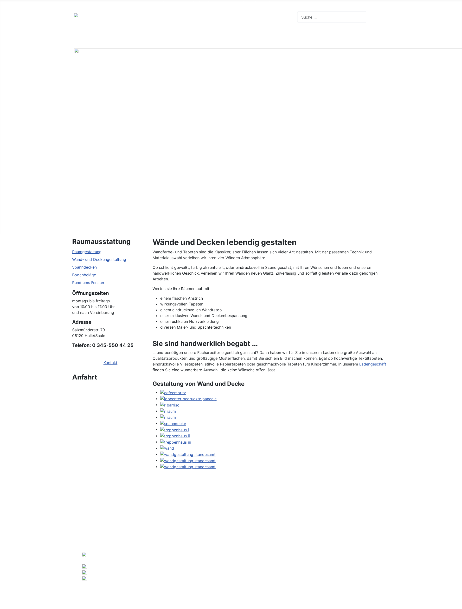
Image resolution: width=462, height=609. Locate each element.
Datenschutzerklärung (199, 577)
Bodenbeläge (84, 274)
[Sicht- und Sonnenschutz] (217, 37)
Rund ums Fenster (88, 282)
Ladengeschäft (372, 364)
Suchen (377, 17)
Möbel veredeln (243, 37)
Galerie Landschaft (258, 584)
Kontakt (293, 2)
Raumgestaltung (87, 251)
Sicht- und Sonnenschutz (189, 37)
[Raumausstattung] (153, 37)
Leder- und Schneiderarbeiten (297, 37)
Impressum (165, 577)
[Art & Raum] (104, 37)
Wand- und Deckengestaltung (99, 259)
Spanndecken (84, 267)
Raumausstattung (132, 37)
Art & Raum (89, 37)
